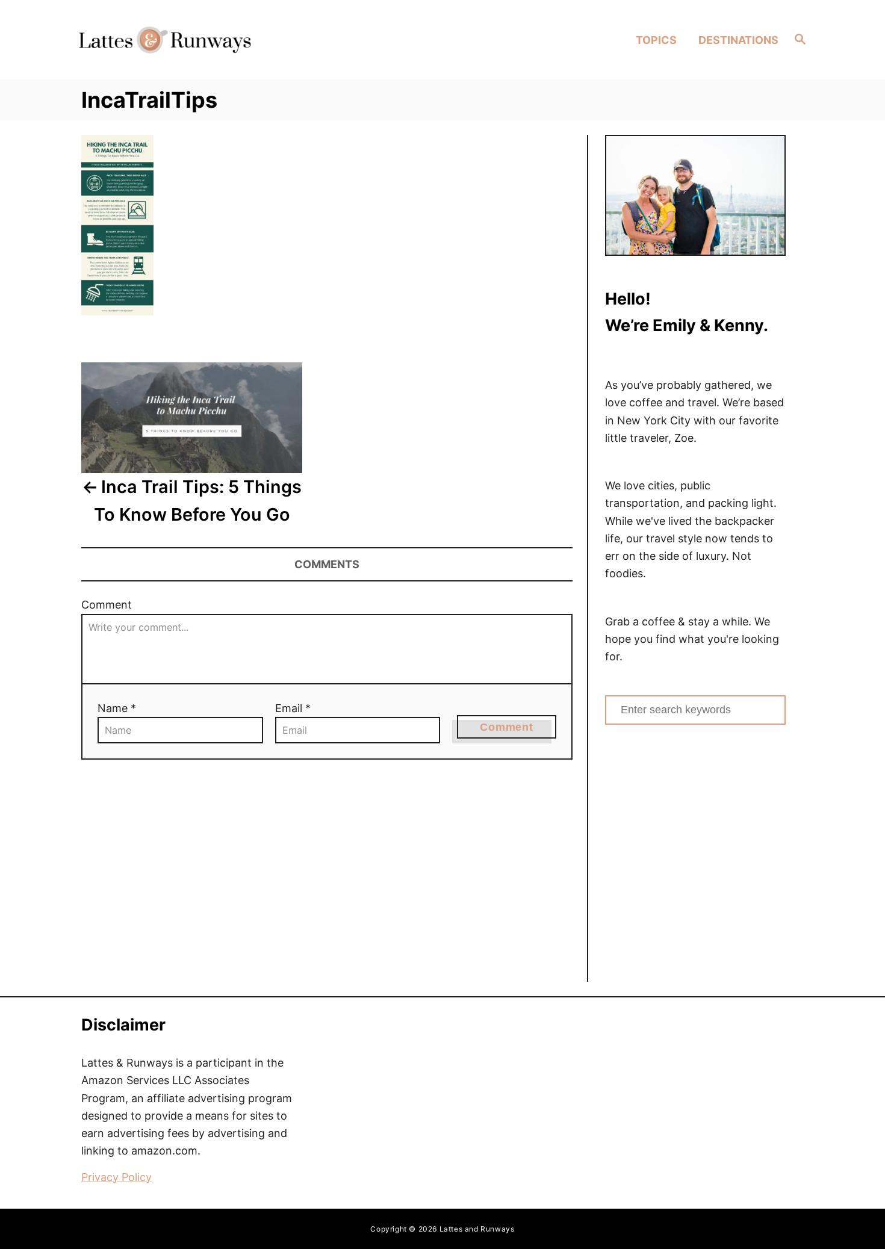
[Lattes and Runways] (165, 39)
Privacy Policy (116, 1177)
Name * (117, 708)
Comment (106, 604)
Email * (293, 708)
